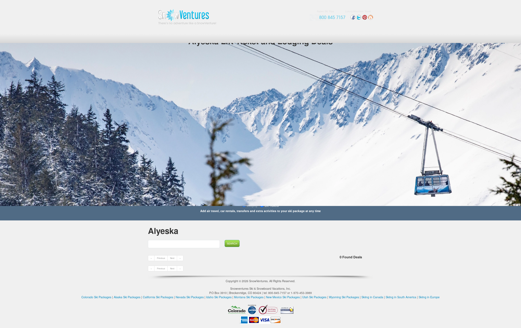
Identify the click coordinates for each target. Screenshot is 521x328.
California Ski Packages (158, 297)
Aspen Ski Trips (325, 11)
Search (232, 243)
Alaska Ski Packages (127, 297)
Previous (161, 258)
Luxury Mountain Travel (358, 11)
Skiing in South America (401, 297)
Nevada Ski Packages (190, 297)
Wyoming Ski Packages (344, 297)
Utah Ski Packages (314, 297)
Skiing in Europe (429, 297)
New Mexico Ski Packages (283, 297)
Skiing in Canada (372, 297)
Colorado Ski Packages (96, 297)
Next (172, 258)
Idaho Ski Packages (219, 297)
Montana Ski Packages (249, 297)
